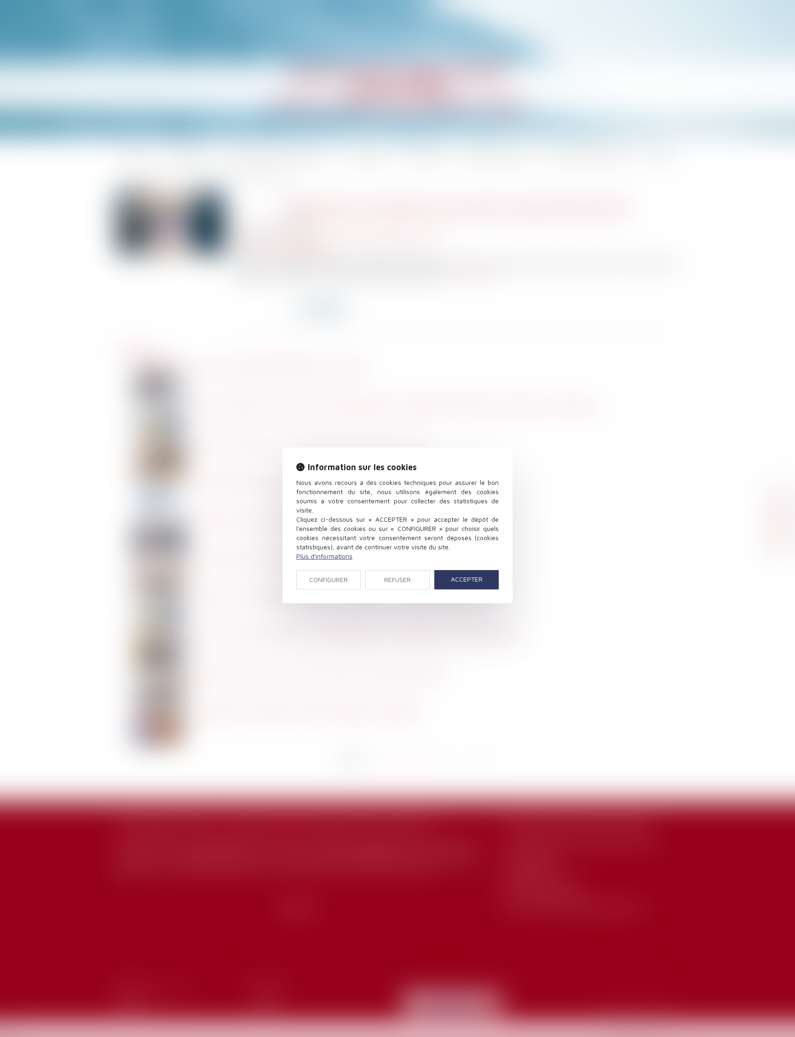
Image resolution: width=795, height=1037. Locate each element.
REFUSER (397, 579)
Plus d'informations (324, 556)
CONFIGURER (328, 579)
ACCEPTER (467, 579)
